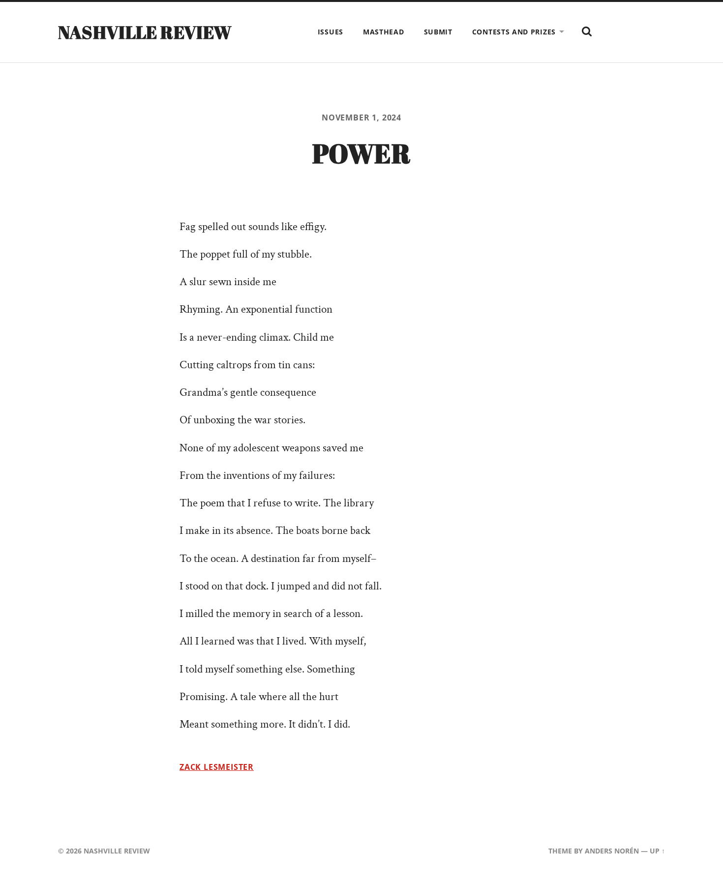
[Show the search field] (587, 31)
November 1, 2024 (361, 117)
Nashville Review (145, 32)
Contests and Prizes (514, 31)
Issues (330, 31)
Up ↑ (657, 850)
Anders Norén (612, 850)
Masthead (383, 31)
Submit (438, 31)
